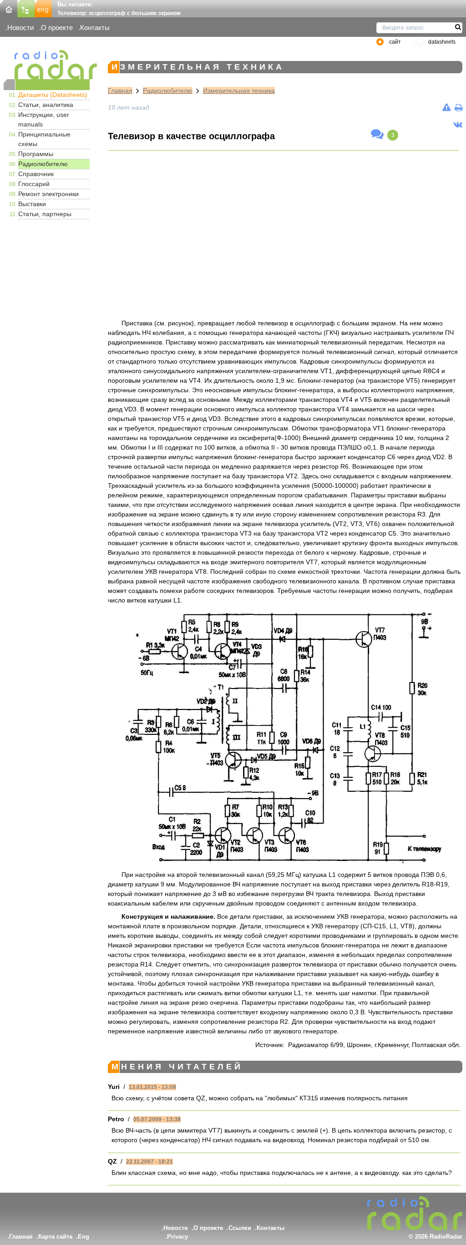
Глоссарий (34, 183)
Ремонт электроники (48, 193)
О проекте (57, 27)
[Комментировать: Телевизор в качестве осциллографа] (377, 134)
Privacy (177, 1236)
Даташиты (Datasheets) (52, 94)
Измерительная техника (239, 90)
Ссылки (239, 1228)
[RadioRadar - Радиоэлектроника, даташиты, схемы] (47, 64)
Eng (83, 1236)
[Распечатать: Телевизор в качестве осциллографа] (458, 107)
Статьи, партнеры (44, 214)
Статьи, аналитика (45, 104)
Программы (35, 153)
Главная (120, 90)
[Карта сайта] (26, 8)
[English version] (43, 8)
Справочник (36, 173)
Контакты (95, 27)
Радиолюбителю (43, 163)
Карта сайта (55, 1236)
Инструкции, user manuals (43, 119)
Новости (20, 27)
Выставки (32, 204)
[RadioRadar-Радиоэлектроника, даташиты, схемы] (8, 8)
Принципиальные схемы (44, 139)
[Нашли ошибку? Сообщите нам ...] (446, 107)
